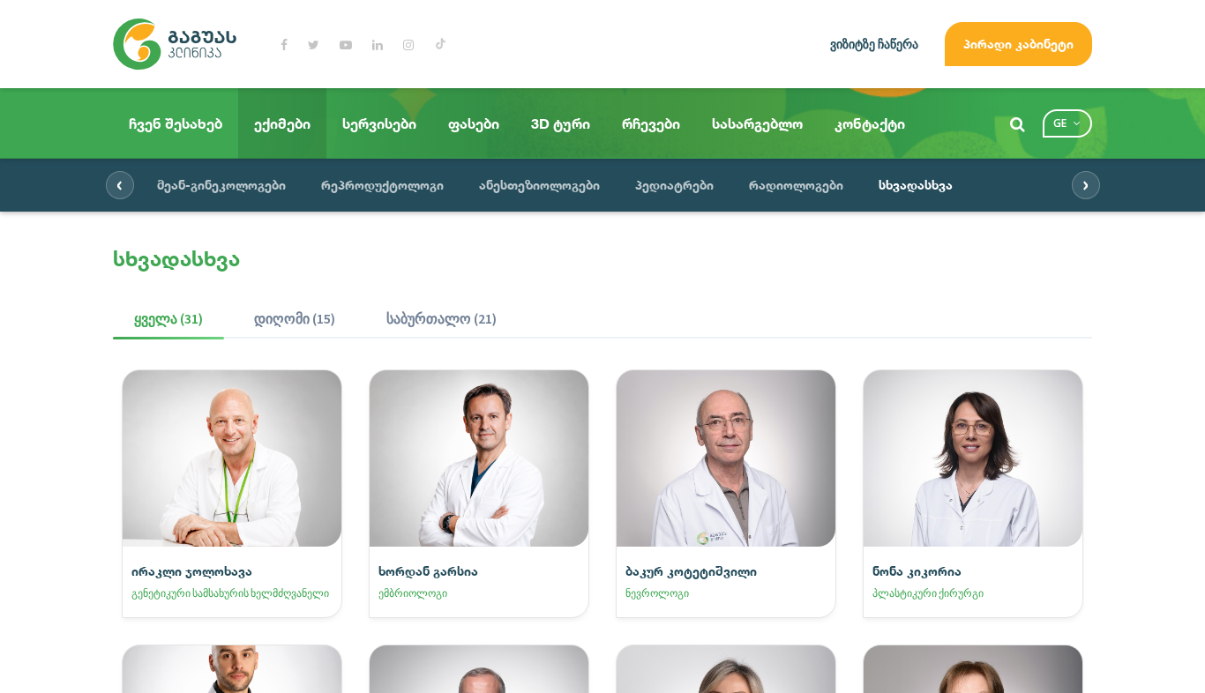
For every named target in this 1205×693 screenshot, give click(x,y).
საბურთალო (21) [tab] (441, 318)
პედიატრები (674, 184)
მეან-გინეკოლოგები (221, 184)
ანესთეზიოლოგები (539, 184)
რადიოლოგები (796, 184)
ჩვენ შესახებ (175, 123)
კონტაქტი (870, 123)
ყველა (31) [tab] (168, 318)
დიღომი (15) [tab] (294, 318)
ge (1060, 123)
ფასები (473, 123)
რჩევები (651, 123)
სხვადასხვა (916, 184)
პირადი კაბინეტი (1018, 43)
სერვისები (379, 123)
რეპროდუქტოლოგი (382, 184)
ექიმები (282, 123)
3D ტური (560, 123)
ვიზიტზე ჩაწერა (874, 44)
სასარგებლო (757, 123)
